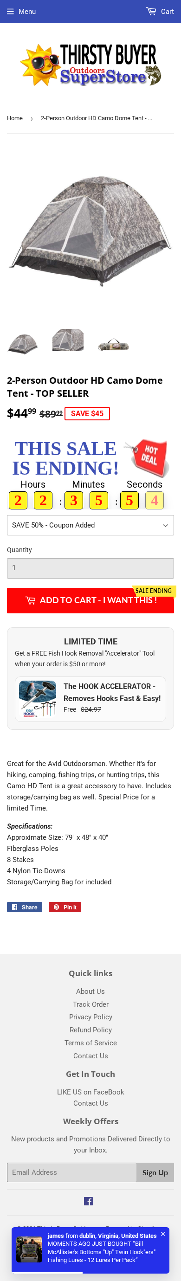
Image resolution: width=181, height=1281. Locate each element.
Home (15, 118)
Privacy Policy (90, 1017)
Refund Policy (91, 1030)
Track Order (91, 1004)
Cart (166, 11)
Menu (27, 11)
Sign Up (155, 1172)
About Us (90, 991)
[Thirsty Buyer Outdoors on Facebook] (88, 1202)
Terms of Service (91, 1043)
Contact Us (90, 1056)
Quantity (19, 550)
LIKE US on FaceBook (90, 1092)
